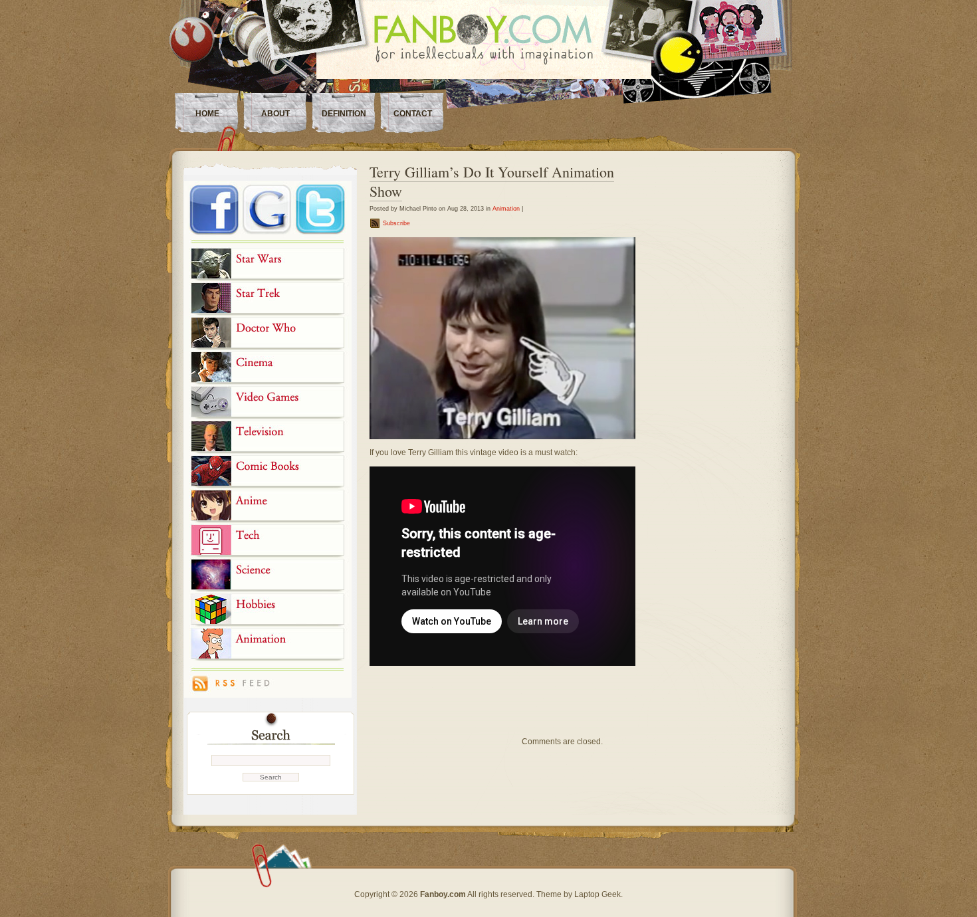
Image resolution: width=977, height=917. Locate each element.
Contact (412, 113)
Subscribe (396, 223)
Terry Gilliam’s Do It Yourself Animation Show (492, 181)
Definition (344, 113)
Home (207, 113)
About (275, 113)
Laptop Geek (597, 894)
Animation (506, 208)
